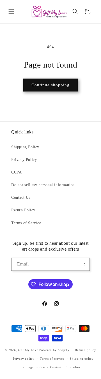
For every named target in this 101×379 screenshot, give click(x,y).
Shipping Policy (25, 147)
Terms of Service (26, 223)
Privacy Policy (24, 160)
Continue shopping (50, 85)
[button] (11, 11)
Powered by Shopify (54, 350)
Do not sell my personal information (43, 185)
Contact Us (20, 197)
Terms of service (52, 358)
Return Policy (23, 210)
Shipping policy (82, 358)
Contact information (65, 367)
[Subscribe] (83, 264)
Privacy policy (24, 358)
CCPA (16, 172)
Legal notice (35, 367)
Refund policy (85, 350)
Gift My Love (28, 350)
